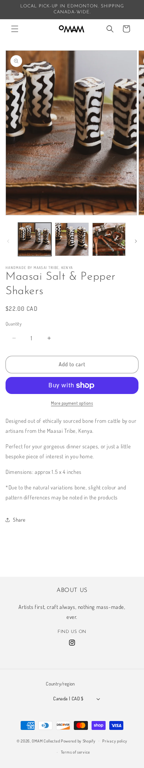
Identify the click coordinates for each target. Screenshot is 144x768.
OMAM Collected (46, 740)
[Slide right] (136, 241)
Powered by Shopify (78, 740)
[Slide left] (8, 241)
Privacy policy (114, 741)
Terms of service (75, 752)
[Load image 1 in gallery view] (34, 239)
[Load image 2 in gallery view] (71, 239)
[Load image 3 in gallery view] (109, 239)
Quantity (13, 324)
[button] (15, 29)
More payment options (72, 403)
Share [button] (19, 519)
